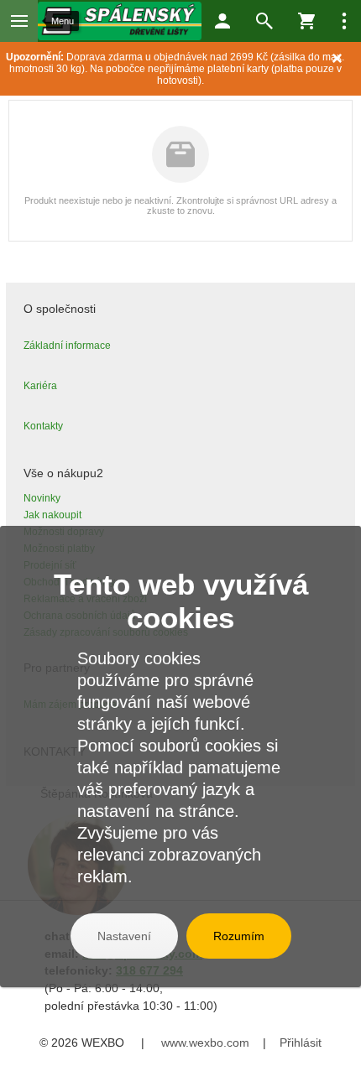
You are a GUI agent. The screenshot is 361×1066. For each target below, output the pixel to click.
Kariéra (40, 386)
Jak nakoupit (52, 515)
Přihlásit (301, 1042)
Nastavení (124, 936)
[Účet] (222, 21)
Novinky (42, 498)
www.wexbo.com (205, 1042)
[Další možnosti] (344, 21)
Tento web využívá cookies (181, 601)
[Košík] (306, 21)
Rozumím (238, 936)
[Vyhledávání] (264, 21)
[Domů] (119, 21)
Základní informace (67, 345)
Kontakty (43, 426)
